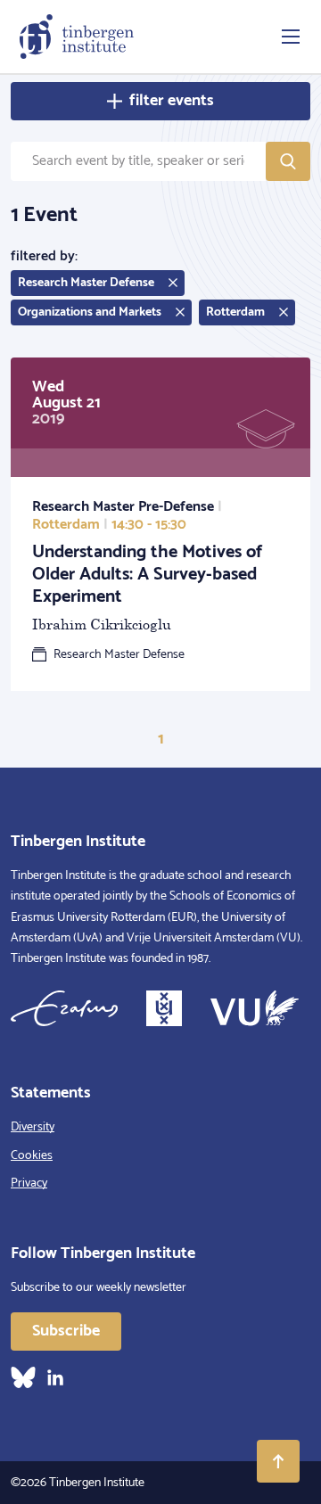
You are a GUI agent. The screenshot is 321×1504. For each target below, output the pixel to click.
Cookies (32, 1156)
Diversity (32, 1127)
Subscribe (66, 1331)
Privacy (29, 1183)
